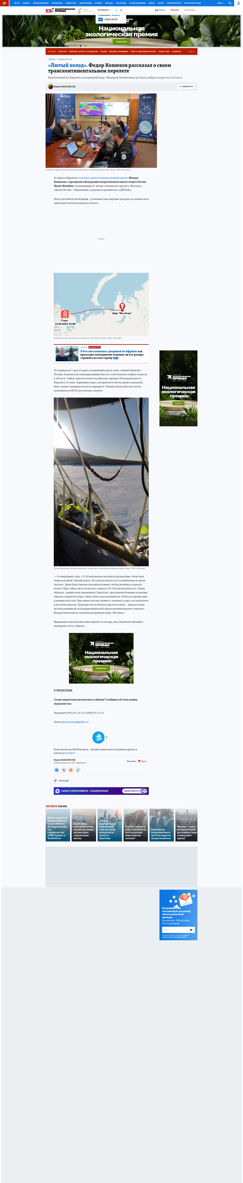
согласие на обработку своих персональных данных (175, 936)
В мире (98, 3)
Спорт (161, 3)
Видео (26, 3)
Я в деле (103, 51)
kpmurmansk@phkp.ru (75, 722)
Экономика (85, 3)
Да (101, 19)
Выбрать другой (111, 19)
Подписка (189, 10)
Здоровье (121, 3)
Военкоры (176, 51)
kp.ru (144, 761)
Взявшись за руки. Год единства (83, 51)
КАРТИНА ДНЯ (64, 781)
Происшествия (192, 3)
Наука (152, 3)
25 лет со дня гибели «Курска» (143, 51)
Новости (62, 51)
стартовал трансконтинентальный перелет (103, 178)
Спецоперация (41, 3)
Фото (17, 3)
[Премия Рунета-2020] (84, 10)
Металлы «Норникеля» (118, 51)
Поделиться (187, 86)
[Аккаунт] (238, 3)
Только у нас (164, 51)
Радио (162, 10)
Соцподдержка (137, 3)
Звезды (109, 3)
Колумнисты (174, 3)
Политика (57, 3)
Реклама (174, 10)
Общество (70, 3)
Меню (4, 3)
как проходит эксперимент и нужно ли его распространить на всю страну (112, 355)
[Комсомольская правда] (60, 10)
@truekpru (68, 753)
